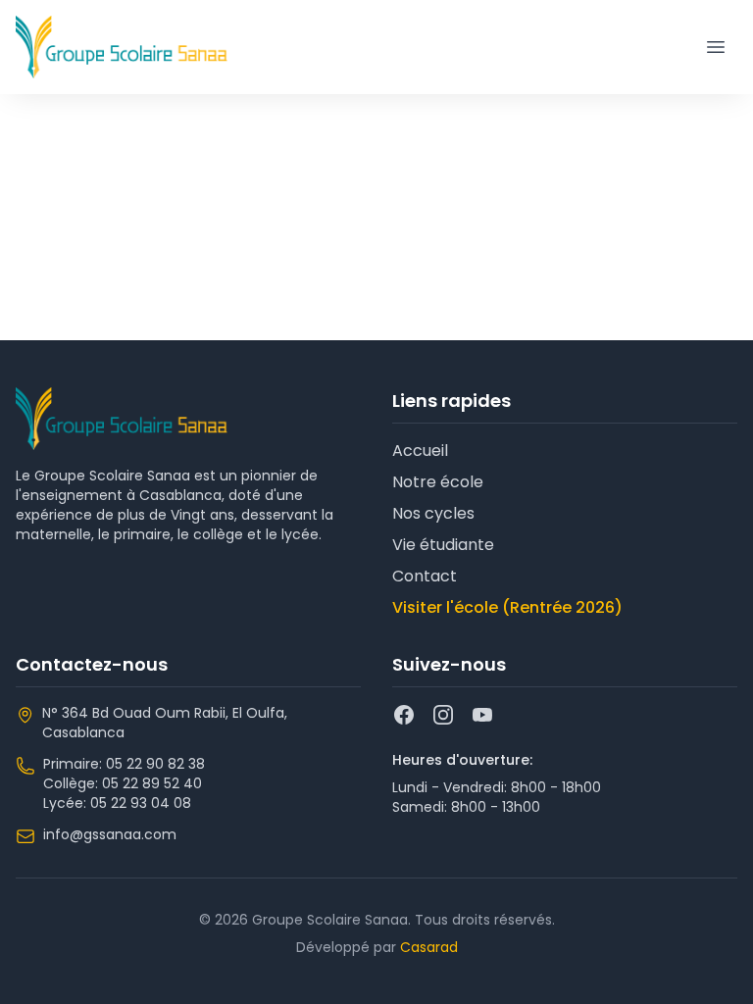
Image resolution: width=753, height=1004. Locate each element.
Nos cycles (433, 513)
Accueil (420, 450)
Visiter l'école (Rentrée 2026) (507, 607)
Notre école (437, 482)
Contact (424, 576)
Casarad (429, 947)
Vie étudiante (443, 544)
